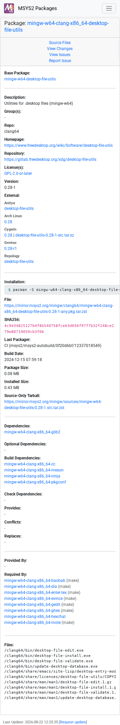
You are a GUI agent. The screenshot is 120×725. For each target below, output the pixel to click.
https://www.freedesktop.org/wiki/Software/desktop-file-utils (58, 145)
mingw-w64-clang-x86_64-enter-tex (35, 592)
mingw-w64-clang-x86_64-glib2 (32, 432)
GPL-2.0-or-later (18, 173)
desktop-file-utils (19, 208)
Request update (73, 722)
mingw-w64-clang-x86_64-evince (33, 598)
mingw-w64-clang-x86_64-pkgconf (35, 482)
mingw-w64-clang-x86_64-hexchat (35, 616)
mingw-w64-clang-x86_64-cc (29, 464)
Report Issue (60, 60)
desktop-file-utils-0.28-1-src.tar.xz (44, 235)
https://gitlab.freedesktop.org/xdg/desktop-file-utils (50, 159)
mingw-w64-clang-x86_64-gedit (32, 604)
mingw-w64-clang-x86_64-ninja (32, 476)
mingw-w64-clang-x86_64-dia (30, 586)
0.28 (8, 222)
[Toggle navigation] (109, 8)
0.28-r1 (10, 248)
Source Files (60, 42)
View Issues (59, 54)
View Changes (60, 48)
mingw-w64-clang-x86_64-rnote (32, 622)
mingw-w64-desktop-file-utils (30, 79)
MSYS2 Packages (37, 8)
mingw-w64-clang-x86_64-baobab (34, 580)
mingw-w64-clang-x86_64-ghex (32, 610)
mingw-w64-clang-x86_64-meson (34, 470)
